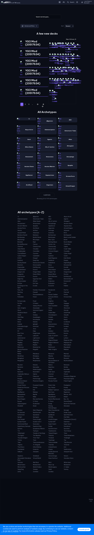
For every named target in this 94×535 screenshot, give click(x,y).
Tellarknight (21, 433)
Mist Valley (36, 358)
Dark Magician (52, 258)
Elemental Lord (68, 279)
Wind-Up (51, 465)
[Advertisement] (44, 500)
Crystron (35, 253)
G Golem (35, 303)
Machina (20, 340)
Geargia (66, 306)
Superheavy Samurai (24, 426)
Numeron (20, 372)
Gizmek (66, 310)
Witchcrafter (22, 467)
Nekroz (50, 365)
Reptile (35, 394)
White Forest (21, 465)
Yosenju (35, 469)
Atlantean (36, 233)
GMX (34, 312)
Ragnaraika (67, 390)
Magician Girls (68, 340)
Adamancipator (22, 219)
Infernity (66, 324)
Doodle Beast (22, 269)
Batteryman (52, 235)
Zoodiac (51, 471)
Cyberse (51, 256)
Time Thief (36, 438)
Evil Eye (20, 283)
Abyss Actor (67, 216)
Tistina (20, 440)
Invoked (66, 326)
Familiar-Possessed (39, 290)
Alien (19, 221)
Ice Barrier (67, 322)
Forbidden (21, 297)
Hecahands (36, 319)
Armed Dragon (68, 228)
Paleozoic (36, 376)
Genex (50, 308)
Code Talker (67, 249)
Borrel (65, 239)
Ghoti (19, 310)
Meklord (66, 349)
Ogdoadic (67, 372)
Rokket (66, 397)
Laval (65, 335)
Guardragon (36, 317)
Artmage (51, 230)
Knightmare (36, 333)
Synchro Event (52, 428)
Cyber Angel (67, 253)
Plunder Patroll (52, 381)
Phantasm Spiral (69, 378)
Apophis (35, 226)
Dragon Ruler (37, 272)
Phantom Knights (38, 381)
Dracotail (66, 269)
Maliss (50, 345)
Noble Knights (37, 369)
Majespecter (67, 342)
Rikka (34, 397)
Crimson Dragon (53, 251)
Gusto (66, 317)
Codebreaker (21, 251)
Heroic (66, 319)
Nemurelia (36, 367)
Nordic (50, 369)
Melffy (19, 354)
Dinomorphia (37, 265)
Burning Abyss (52, 242)
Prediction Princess (23, 387)
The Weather (37, 435)
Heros (19, 322)
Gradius (35, 315)
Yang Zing (21, 469)
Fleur (19, 294)
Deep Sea (36, 260)
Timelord (51, 438)
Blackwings (21, 239)
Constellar (36, 251)
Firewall (35, 292)
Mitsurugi (51, 358)
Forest (35, 297)
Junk (49, 329)
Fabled (66, 286)
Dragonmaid (67, 272)
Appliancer (51, 226)
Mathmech (51, 347)
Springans (36, 417)
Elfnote (35, 281)
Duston (35, 276)
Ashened (66, 230)
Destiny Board (22, 262)
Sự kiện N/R (51, 422)
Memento (51, 354)
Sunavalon (36, 424)
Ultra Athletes (37, 447)
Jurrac (66, 329)
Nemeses (66, 365)
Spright (20, 417)
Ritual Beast (52, 397)
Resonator (21, 397)
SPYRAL (50, 417)
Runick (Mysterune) (54, 399)
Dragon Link (21, 272)
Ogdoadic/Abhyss (23, 374)
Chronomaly (52, 246)
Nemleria (20, 367)
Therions (51, 435)
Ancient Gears (68, 223)
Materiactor (36, 347)
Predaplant (67, 385)
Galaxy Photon (37, 306)
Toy (65, 440)
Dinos (50, 265)
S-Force (35, 401)
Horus (50, 322)
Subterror (67, 422)
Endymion (51, 281)
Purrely (66, 387)
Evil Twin (35, 283)
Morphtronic (36, 360)
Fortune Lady (22, 301)
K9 (18, 331)
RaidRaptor (21, 392)
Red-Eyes (51, 392)
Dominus (51, 267)
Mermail (66, 354)
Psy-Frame (51, 387)
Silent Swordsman (53, 410)
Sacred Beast (68, 401)
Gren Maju (21, 317)
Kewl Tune (21, 333)
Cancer (35, 244)
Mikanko (50, 356)
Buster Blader (68, 242)
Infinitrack (51, 326)
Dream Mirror (37, 274)
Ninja (19, 369)
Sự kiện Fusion (22, 422)
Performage (36, 378)
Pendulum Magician (70, 376)
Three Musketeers (69, 435)
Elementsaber (22, 281)
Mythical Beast (68, 360)
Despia (66, 260)
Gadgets (51, 303)
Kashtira (66, 331)
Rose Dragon (21, 399)
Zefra (19, 471)
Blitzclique (36, 239)
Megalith (35, 349)
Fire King (20, 292)
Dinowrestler (67, 265)
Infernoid (35, 326)
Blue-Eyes (51, 239)
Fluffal (66, 294)
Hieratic (35, 322)
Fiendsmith (51, 290)
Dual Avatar (21, 276)
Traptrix (20, 445)
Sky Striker (51, 412)
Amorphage (52, 223)
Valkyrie (20, 451)
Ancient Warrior (22, 226)
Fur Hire (20, 303)
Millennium (67, 356)
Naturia (35, 365)
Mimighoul (21, 358)
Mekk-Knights (52, 349)
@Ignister (36, 216)
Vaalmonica (67, 449)
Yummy (66, 469)
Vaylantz (20, 456)
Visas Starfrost (53, 458)
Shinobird (66, 406)
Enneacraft (67, 281)
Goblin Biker (51, 312)
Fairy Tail (20, 290)
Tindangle (67, 438)
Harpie (19, 319)
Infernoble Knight (23, 326)
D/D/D (20, 258)
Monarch (66, 358)
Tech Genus (67, 431)
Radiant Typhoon (53, 390)
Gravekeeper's (52, 315)
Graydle (66, 315)
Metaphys (36, 356)
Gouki (19, 315)
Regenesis (67, 392)
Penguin (20, 378)
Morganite (21, 360)
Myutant (20, 365)
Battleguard (67, 235)
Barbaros (36, 235)
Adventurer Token (38, 219)
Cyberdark (36, 256)
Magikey (20, 342)
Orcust (66, 374)
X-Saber (66, 467)
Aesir (49, 219)
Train (19, 442)
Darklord (20, 260)
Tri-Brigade (36, 445)
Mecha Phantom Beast (23, 350)
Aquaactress (68, 226)
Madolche (36, 340)
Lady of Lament (53, 335)
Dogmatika (21, 267)
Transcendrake (52, 442)
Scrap (50, 403)
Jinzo (34, 329)
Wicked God (36, 465)
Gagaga (66, 303)
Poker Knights (68, 381)
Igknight (35, 324)
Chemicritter (37, 246)
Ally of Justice (52, 221)
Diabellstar (51, 262)
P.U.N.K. (20, 376)
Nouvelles (67, 369)
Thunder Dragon (22, 438)
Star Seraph (21, 419)
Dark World (67, 258)
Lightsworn (36, 338)
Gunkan (50, 317)
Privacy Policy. (52, 531)
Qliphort (20, 390)
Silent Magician (37, 410)
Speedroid (36, 415)
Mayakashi (67, 347)
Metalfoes (21, 356)
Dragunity (21, 274)
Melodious (36, 354)
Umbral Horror (52, 447)
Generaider (36, 308)
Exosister (51, 286)
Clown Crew (52, 249)
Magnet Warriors (53, 342)
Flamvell (66, 292)
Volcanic (20, 462)
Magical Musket (53, 340)
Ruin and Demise (38, 399)
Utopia (50, 449)
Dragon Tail (51, 272)
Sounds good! (84, 529)
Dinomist (20, 265)
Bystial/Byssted (22, 244)
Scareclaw (36, 403)
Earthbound (67, 276)
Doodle (66, 267)
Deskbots (51, 260)
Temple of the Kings (39, 433)
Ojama (35, 374)
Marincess (21, 347)
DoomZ (35, 269)
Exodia (35, 286)
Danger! (35, 258)
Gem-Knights (22, 308)
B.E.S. (65, 233)
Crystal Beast (22, 253)
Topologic (51, 440)
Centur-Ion (51, 244)
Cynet (66, 256)
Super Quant (52, 424)
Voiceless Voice (68, 458)
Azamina (51, 233)
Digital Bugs (67, 262)
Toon (34, 440)
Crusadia (66, 251)
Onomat (51, 374)
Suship (50, 426)
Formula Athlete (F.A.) (53, 298)
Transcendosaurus (38, 442)
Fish (49, 292)
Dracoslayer (52, 269)
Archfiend (36, 228)
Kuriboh (20, 335)
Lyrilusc (66, 338)
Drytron (66, 274)
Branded (20, 242)
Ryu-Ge (66, 399)
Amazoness (36, 223)
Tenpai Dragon (52, 433)
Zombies (35, 471)
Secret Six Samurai (69, 403)
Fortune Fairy (68, 297)
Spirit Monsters (68, 415)
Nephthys (51, 367)
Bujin (34, 242)
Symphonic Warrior (39, 428)
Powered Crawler (38, 385)
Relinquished (21, 394)
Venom (66, 456)
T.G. (19, 431)
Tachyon (35, 431)
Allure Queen (37, 221)
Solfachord (21, 415)
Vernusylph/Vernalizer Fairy (24, 459)
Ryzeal (20, 401)
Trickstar (66, 445)
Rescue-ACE (68, 394)
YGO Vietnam (22, 532)
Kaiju (34, 331)
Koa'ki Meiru (51, 333)
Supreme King (37, 426)
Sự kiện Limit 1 (37, 422)
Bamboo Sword (22, 235)
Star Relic (67, 417)
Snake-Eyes (67, 412)
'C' (18, 216)
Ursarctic (36, 449)
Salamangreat (22, 403)
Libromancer (21, 338)
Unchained (21, 449)
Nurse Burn (36, 372)
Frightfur (51, 301)
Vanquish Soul (68, 451)
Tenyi (65, 433)
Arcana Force (22, 228)
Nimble (66, 367)
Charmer (20, 246)
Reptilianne (51, 394)
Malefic (35, 345)
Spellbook (51, 415)
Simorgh (66, 410)
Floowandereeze (38, 294)
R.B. (34, 390)
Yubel (50, 469)
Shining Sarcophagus (52, 407)
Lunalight (51, 338)
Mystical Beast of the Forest (53, 361)
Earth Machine (52, 276)
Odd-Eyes (51, 372)
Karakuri (50, 331)
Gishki (50, 310)
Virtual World (37, 458)
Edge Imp (20, 279)
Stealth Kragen (52, 419)
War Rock (36, 462)
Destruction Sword (38, 262)
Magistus (35, 342)
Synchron (67, 428)
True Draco (21, 447)
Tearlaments (52, 431)
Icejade (20, 324)
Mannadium (67, 345)
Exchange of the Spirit (23, 286)
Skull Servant (37, 412)
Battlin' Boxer (37, 237)
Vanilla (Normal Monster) (53, 452)
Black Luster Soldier (70, 237)
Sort (62, 26)
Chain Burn (67, 244)
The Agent (21, 435)
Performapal (52, 378)
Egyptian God (37, 279)
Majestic (20, 345)
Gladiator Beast (22, 312)
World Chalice (37, 467)
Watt (49, 462)
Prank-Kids (51, 385)
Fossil (34, 301)
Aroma (20, 230)
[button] (70, 2)
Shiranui (20, 410)
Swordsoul (67, 426)
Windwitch (67, 465)
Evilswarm (51, 283)
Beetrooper (51, 237)
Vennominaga (52, 456)
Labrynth (35, 335)
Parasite (50, 376)
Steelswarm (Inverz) (70, 419)
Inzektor (20, 329)
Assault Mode (22, 233)
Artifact (35, 230)
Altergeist (67, 221)
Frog (65, 301)
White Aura (67, 462)
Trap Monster (68, 442)
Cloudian (35, 249)
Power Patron (22, 385)
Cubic (50, 253)
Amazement (21, 223)
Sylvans (20, 428)
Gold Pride (67, 312)
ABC (49, 216)
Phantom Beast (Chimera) (22, 382)
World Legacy (52, 467)
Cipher (66, 246)
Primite (35, 387)
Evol (65, 283)
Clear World (21, 249)
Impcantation (52, 324)
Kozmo (66, 333)
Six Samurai (21, 412)
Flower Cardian (53, 294)
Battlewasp (21, 237)
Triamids (51, 445)
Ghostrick (67, 308)
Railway (35, 392)
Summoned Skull (23, 424)
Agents (66, 219)
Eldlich (50, 279)
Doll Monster (36, 267)
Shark (34, 406)
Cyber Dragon (22, 256)
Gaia (19, 306)
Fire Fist (66, 290)
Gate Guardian (52, 306)
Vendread (36, 456)
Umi (65, 447)
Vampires (36, 451)
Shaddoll (20, 406)
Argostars (51, 228)
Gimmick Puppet (38, 310)
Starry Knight (37, 419)
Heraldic (50, 319)
